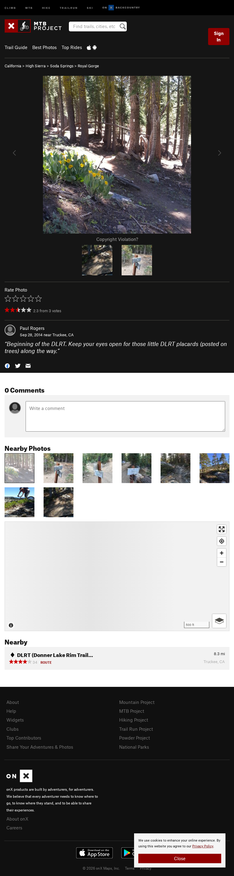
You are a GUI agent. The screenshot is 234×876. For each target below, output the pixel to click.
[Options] (219, 621)
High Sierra (36, 65)
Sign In (219, 36)
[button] (7, 365)
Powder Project (134, 737)
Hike (46, 7)
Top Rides (72, 47)
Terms (130, 868)
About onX (17, 818)
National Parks (134, 747)
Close (180, 858)
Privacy (145, 868)
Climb (10, 7)
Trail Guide (16, 47)
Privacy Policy (202, 846)
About (12, 702)
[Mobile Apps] (92, 47)
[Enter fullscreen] (221, 529)
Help (11, 711)
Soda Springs (61, 65)
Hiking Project (133, 719)
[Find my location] (221, 541)
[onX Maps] (19, 780)
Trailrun (69, 7)
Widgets (15, 719)
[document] (179, 850)
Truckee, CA (63, 334)
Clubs (12, 729)
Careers (14, 827)
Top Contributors (23, 737)
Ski (90, 7)
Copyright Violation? (117, 239)
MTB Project (131, 711)
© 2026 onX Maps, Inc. (101, 868)
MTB (29, 7)
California (13, 65)
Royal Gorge (88, 65)
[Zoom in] (221, 553)
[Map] (117, 576)
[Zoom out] (221, 561)
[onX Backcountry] (121, 8)
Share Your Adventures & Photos (39, 747)
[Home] (36, 26)
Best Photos (44, 47)
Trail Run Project (136, 729)
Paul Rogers (32, 328)
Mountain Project (136, 702)
